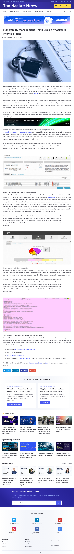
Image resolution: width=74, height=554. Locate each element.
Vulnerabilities (14, 11)
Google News (33, 363)
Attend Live (45, 402)
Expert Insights (38, 11)
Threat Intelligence (24, 358)
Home (4, 11)
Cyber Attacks (27, 11)
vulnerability (52, 197)
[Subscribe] (58, 503)
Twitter (40, 363)
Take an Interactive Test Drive (15, 355)
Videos (64, 463)
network (36, 93)
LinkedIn (47, 363)
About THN (5, 541)
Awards (49, 11)
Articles (70, 463)
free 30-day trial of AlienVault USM (24, 349)
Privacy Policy (28, 546)
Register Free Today (15, 404)
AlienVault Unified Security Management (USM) (17, 132)
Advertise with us (6, 544)
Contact (4, 546)
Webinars (27, 541)
